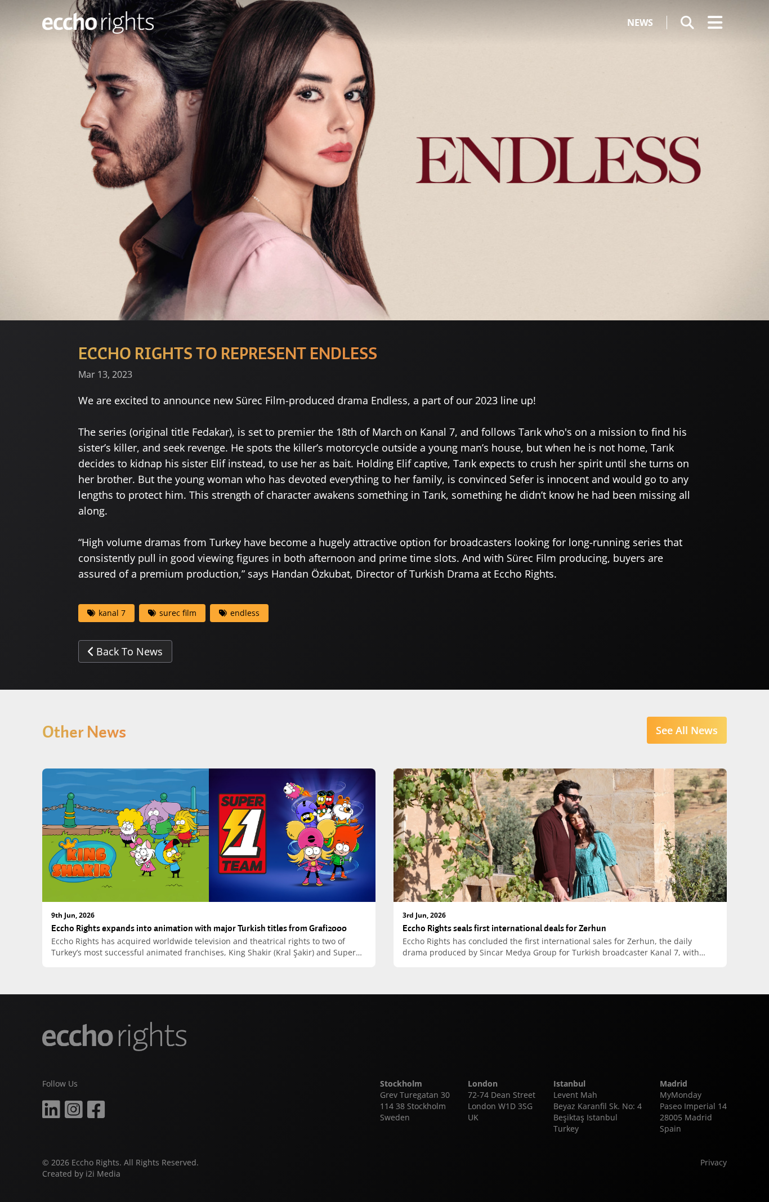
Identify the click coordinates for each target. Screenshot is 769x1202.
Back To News (129, 651)
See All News (687, 730)
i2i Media (103, 1173)
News (640, 22)
